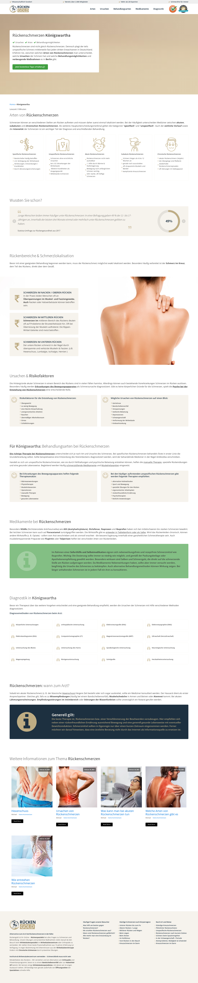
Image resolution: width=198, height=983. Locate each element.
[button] (30, 67)
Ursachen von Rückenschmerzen (68, 812)
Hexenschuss (19, 811)
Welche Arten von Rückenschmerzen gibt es (162, 812)
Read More (17, 821)
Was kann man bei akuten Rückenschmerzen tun (117, 812)
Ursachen (104, 8)
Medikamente (142, 8)
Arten (92, 8)
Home (12, 104)
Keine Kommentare (25, 814)
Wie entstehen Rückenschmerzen (23, 881)
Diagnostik (158, 8)
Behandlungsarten (122, 8)
